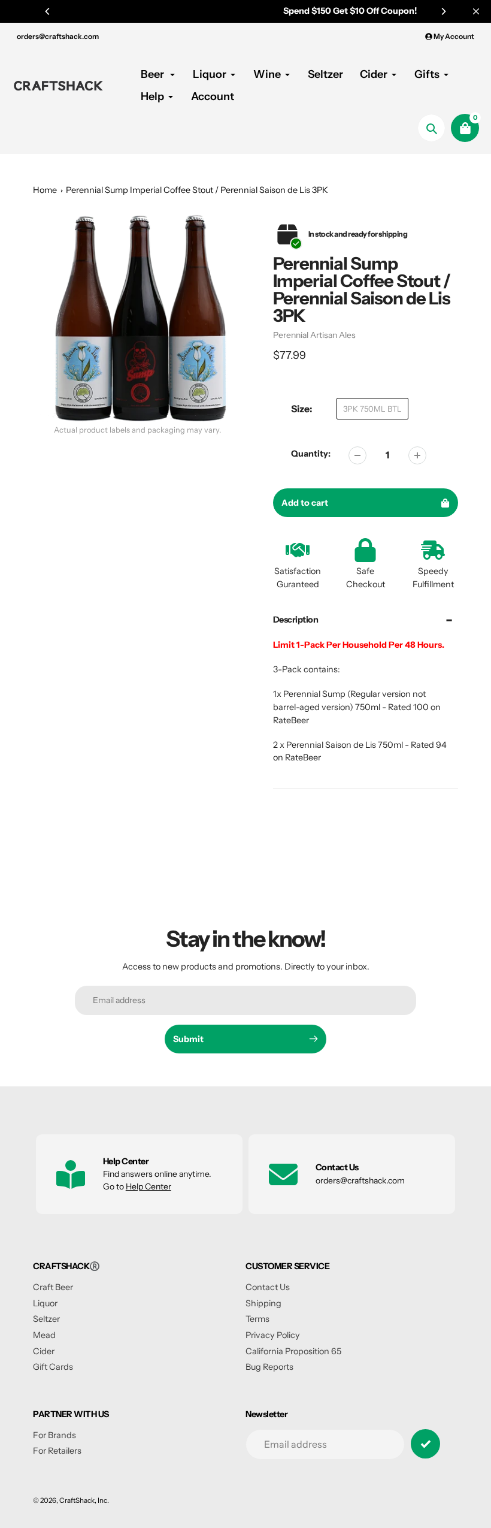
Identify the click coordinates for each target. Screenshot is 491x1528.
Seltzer (46, 1318)
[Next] (443, 11)
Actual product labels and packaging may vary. (137, 429)
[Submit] (425, 1443)
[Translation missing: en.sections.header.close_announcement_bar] (476, 11)
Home (45, 190)
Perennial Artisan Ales (314, 335)
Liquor (45, 1303)
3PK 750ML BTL (372, 408)
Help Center (148, 1186)
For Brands (54, 1435)
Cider (43, 1351)
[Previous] (48, 11)
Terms (257, 1318)
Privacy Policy (273, 1335)
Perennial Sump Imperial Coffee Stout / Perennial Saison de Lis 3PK (197, 190)
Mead (44, 1335)
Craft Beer (53, 1287)
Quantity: (311, 453)
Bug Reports (269, 1366)
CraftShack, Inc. (84, 1500)
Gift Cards (53, 1366)
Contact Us (268, 1287)
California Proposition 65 (293, 1351)
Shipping (263, 1303)
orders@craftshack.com (58, 36)
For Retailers (57, 1450)
